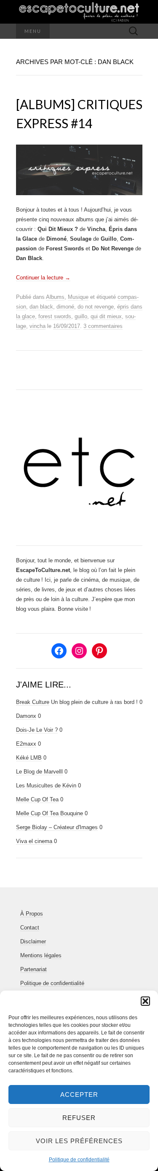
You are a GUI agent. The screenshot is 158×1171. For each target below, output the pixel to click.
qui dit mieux (106, 316)
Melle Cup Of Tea (37, 799)
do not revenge (96, 306)
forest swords (54, 316)
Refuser (79, 1117)
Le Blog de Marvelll (39, 771)
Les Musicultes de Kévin (46, 785)
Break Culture (32, 702)
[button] (145, 1001)
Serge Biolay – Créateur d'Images (57, 827)
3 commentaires (103, 326)
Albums (55, 297)
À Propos (31, 913)
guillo (81, 316)
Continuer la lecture (43, 277)
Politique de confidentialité (79, 1160)
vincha (37, 326)
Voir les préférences (79, 1140)
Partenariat (33, 969)
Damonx (26, 716)
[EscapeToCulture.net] (79, 12)
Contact (29, 927)
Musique (78, 297)
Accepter (79, 1094)
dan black (41, 306)
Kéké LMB (29, 758)
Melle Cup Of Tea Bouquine (49, 813)
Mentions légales (41, 955)
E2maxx (26, 744)
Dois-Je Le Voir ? (37, 730)
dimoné (65, 306)
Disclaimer (33, 941)
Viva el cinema (34, 841)
